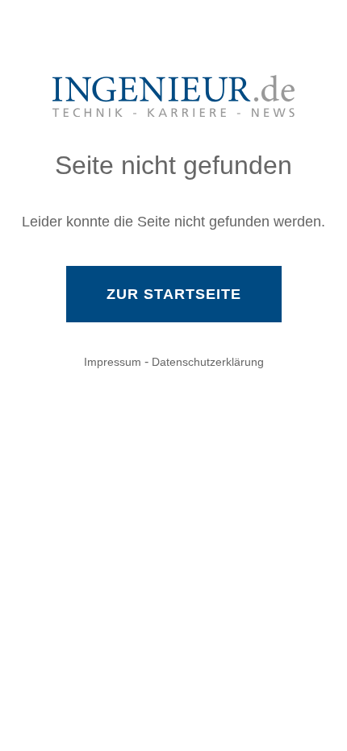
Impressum (112, 361)
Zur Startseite (174, 294)
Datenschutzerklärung (208, 361)
